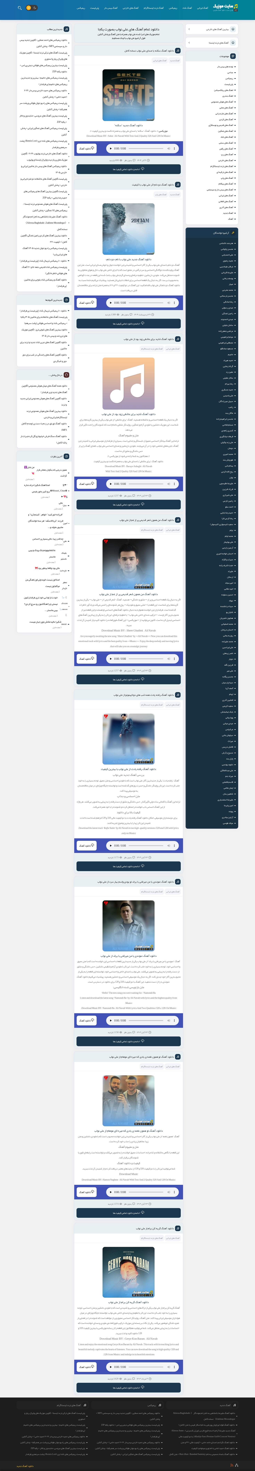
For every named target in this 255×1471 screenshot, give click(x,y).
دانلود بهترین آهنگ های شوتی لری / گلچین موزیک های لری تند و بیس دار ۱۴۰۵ (44, 332)
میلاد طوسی (228, 823)
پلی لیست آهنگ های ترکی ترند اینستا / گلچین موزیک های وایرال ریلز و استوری (43, 55)
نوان (231, 477)
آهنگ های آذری (226, 207)
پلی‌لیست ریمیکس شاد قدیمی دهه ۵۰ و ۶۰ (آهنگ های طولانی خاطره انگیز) (44, 270)
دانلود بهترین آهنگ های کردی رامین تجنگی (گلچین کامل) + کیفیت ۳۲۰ (44, 238)
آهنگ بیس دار (111, 7)
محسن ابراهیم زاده (224, 419)
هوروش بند (228, 460)
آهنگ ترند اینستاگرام (154, 7)
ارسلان (230, 577)
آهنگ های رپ (227, 154)
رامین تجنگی (227, 313)
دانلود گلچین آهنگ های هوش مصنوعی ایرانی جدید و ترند (43, 401)
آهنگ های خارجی (131, 7)
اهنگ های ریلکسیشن (223, 90)
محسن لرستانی (226, 296)
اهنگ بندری (227, 96)
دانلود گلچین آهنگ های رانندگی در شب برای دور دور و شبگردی (44, 357)
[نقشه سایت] (237, 1465)
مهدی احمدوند (227, 319)
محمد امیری (228, 454)
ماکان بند (229, 413)
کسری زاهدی (227, 430)
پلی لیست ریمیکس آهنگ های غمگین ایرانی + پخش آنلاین (44, 131)
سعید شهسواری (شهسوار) (221, 524)
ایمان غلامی (228, 788)
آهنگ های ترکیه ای (224, 172)
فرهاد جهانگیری (226, 436)
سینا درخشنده (226, 606)
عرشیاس (229, 729)
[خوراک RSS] (232, 1465)
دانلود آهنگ (85, 148)
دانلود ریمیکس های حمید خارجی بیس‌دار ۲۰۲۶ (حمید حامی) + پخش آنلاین (45, 93)
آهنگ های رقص (226, 148)
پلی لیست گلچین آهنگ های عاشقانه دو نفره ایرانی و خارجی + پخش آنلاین (43, 181)
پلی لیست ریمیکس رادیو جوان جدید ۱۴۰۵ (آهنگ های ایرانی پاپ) (45, 251)
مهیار (231, 284)
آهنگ (230, 219)
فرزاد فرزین (227, 489)
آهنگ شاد (187, 7)
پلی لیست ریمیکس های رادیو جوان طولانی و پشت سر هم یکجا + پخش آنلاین (43, 106)
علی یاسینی (228, 395)
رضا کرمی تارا (227, 518)
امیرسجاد (229, 583)
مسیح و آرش (227, 752)
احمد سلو (229, 507)
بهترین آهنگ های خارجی (217, 29)
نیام (231, 530)
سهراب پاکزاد (227, 559)
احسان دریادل (227, 629)
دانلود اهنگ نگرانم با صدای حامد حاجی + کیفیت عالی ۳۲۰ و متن (208, 1442)
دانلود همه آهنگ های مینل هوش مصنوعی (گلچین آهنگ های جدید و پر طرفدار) (44, 388)
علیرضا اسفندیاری (225, 799)
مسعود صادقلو (226, 348)
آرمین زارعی (227, 547)
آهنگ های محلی (226, 107)
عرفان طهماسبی (226, 266)
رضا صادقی (228, 302)
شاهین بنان (228, 794)
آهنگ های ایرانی (226, 195)
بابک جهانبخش (227, 712)
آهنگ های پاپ (227, 178)
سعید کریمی (227, 706)
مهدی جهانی (228, 723)
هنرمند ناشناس (226, 243)
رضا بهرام (229, 383)
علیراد (230, 571)
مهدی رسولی (227, 307)
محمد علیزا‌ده (227, 641)
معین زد (229, 372)
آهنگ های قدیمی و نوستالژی (221, 125)
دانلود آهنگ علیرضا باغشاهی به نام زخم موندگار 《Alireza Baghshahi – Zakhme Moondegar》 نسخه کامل (45, 223)
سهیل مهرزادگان (226, 401)
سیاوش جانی (227, 735)
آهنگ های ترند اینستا (219, 42)
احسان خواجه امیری (224, 553)
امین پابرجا (228, 805)
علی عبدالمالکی (226, 770)
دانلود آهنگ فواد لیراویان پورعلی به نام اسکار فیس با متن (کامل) (207, 1425)
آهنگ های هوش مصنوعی (222, 101)
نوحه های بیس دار (225, 66)
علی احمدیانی (227, 255)
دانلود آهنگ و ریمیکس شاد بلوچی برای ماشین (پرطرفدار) (45, 282)
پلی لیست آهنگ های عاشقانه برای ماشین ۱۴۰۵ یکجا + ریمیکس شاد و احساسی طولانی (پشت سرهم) (43, 320)
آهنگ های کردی (226, 119)
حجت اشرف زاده (226, 565)
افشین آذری (227, 700)
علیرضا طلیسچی (226, 483)
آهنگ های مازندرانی (224, 113)
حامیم (230, 354)
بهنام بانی (229, 465)
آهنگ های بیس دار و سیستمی (220, 189)
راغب (230, 407)
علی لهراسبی (227, 647)
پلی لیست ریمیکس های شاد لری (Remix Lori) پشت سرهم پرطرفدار (43, 143)
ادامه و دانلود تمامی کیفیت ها (126, 169)
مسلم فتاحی (227, 425)
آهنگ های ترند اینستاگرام (221, 166)
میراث (230, 741)
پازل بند (229, 758)
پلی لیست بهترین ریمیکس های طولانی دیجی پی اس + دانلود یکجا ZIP (43, 68)
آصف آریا (229, 688)
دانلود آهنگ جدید (25, 1466)
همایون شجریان (226, 618)
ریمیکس (173, 7)
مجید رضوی (228, 260)
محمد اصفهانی (227, 624)
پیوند (230, 811)
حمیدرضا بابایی (226, 512)
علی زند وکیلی (227, 442)
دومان (230, 448)
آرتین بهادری (227, 817)
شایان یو (229, 612)
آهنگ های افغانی (226, 201)
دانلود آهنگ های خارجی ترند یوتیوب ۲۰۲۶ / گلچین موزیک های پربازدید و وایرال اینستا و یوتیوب (44, 156)
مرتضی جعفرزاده (226, 331)
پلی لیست (94, 7)
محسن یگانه (227, 676)
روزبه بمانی (228, 635)
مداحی (230, 72)
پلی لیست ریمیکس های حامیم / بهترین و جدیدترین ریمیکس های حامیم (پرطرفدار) (44, 80)
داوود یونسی (227, 764)
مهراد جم (229, 776)
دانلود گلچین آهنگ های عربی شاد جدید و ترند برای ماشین (43, 345)
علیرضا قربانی (227, 272)
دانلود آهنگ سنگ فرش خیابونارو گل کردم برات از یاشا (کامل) (43, 439)
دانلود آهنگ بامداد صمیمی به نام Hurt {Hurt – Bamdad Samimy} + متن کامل (202, 1454)
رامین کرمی (228, 501)
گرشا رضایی (228, 366)
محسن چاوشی (227, 249)
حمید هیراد (228, 360)
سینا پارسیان (227, 682)
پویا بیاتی (229, 717)
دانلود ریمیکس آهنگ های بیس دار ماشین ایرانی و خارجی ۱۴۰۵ (44, 169)
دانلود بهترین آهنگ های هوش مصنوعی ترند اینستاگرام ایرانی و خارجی (46, 414)
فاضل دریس (227, 747)
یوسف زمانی (228, 278)
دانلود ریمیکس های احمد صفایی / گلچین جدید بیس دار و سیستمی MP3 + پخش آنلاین (43, 43)
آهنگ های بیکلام (226, 183)
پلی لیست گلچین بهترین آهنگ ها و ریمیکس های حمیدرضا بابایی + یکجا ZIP (45, 194)
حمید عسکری (227, 389)
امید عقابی (228, 589)
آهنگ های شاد (226, 137)
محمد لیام (229, 536)
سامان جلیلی (227, 325)
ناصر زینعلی (228, 653)
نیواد (231, 600)
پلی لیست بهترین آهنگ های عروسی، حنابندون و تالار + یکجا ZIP (43, 118)
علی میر (230, 671)
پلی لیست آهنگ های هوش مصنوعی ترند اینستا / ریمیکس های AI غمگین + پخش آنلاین (45, 206)
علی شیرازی (228, 495)
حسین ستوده (227, 594)
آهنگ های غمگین (225, 131)
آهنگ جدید (228, 213)
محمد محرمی (227, 290)
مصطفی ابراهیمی (226, 342)
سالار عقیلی (228, 378)
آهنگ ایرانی (202, 7)
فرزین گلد (228, 665)
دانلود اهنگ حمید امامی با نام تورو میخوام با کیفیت (213, 1448)
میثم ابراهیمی (227, 337)
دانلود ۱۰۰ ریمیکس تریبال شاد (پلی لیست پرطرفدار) (43, 260)
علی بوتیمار (228, 542)
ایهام (231, 694)
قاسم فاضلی (227, 782)
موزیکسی (163, 130)
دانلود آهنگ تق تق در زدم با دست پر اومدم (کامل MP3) (44, 426)
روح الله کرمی (227, 471)
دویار (231, 659)
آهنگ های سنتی (226, 143)
